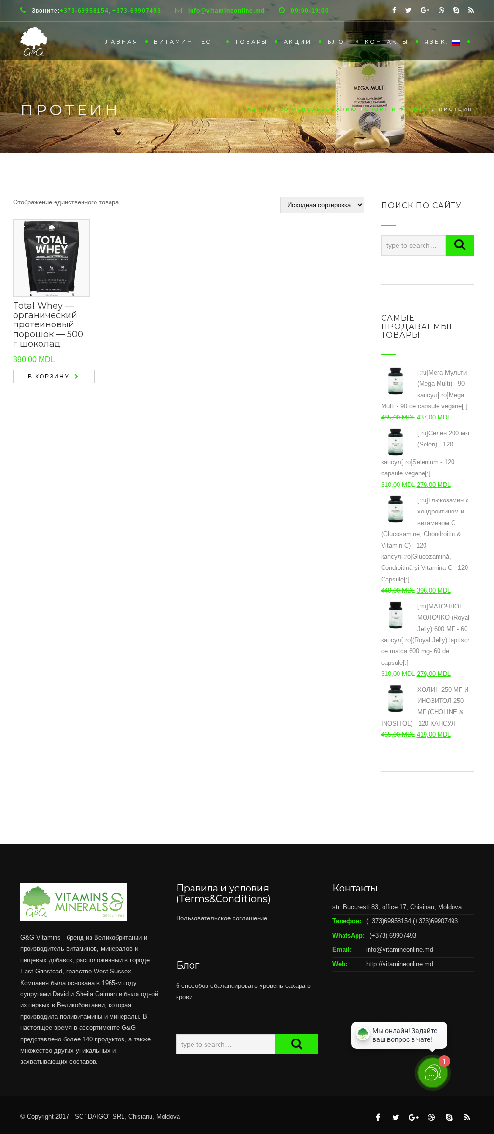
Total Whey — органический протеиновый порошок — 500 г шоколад (48, 324)
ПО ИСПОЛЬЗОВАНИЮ (318, 109)
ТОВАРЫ (251, 42)
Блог (338, 42)
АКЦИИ (298, 42)
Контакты (387, 42)
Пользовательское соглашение (221, 918)
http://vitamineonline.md (399, 964)
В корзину (48, 376)
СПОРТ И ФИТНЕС (396, 109)
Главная (119, 42)
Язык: (438, 42)
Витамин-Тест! (186, 42)
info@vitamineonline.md (399, 949)
